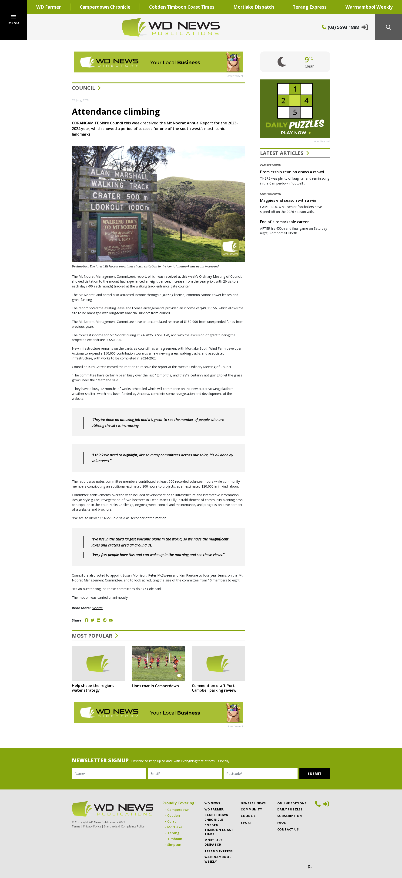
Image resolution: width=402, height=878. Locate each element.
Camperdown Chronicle (105, 7)
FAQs (281, 822)
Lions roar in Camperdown (155, 685)
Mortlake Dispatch (253, 7)
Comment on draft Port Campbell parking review (214, 688)
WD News (212, 803)
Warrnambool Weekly (217, 859)
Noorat (97, 608)
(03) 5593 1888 (342, 27)
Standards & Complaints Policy (124, 826)
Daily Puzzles (290, 809)
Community (251, 809)
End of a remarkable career (284, 221)
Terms (76, 826)
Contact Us (288, 829)
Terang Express (310, 7)
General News (253, 803)
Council (83, 87)
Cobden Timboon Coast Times (181, 7)
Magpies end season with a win (288, 200)
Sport (246, 822)
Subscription (289, 816)
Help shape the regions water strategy (93, 688)
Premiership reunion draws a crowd (292, 171)
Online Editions (292, 803)
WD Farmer (48, 7)
